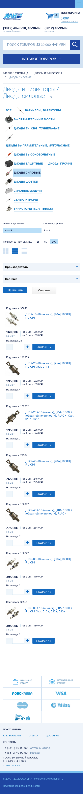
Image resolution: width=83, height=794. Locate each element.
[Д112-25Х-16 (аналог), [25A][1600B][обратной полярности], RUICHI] (12, 417)
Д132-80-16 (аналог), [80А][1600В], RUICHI (48, 560)
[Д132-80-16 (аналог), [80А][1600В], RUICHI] (12, 563)
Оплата (33, 735)
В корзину (43, 347)
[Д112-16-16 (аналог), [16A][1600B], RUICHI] (12, 319)
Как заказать (12, 735)
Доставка (52, 735)
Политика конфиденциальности (21, 786)
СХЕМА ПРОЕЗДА (12, 766)
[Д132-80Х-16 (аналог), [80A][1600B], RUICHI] (12, 612)
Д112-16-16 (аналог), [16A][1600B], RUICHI (48, 316)
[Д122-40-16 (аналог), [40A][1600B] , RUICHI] (12, 466)
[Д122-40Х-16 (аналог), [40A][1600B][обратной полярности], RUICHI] (12, 515)
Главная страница (15, 73)
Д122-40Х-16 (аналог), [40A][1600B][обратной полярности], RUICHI (49, 511)
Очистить (44, 290)
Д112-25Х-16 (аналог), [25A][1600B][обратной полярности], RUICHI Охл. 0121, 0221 (49, 416)
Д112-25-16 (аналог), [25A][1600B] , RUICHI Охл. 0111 (48, 365)
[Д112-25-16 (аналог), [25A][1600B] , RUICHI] (12, 368)
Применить (15, 290)
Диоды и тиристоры (48, 73)
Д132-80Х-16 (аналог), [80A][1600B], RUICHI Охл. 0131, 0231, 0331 (49, 609)
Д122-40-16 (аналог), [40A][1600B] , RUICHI (48, 463)
